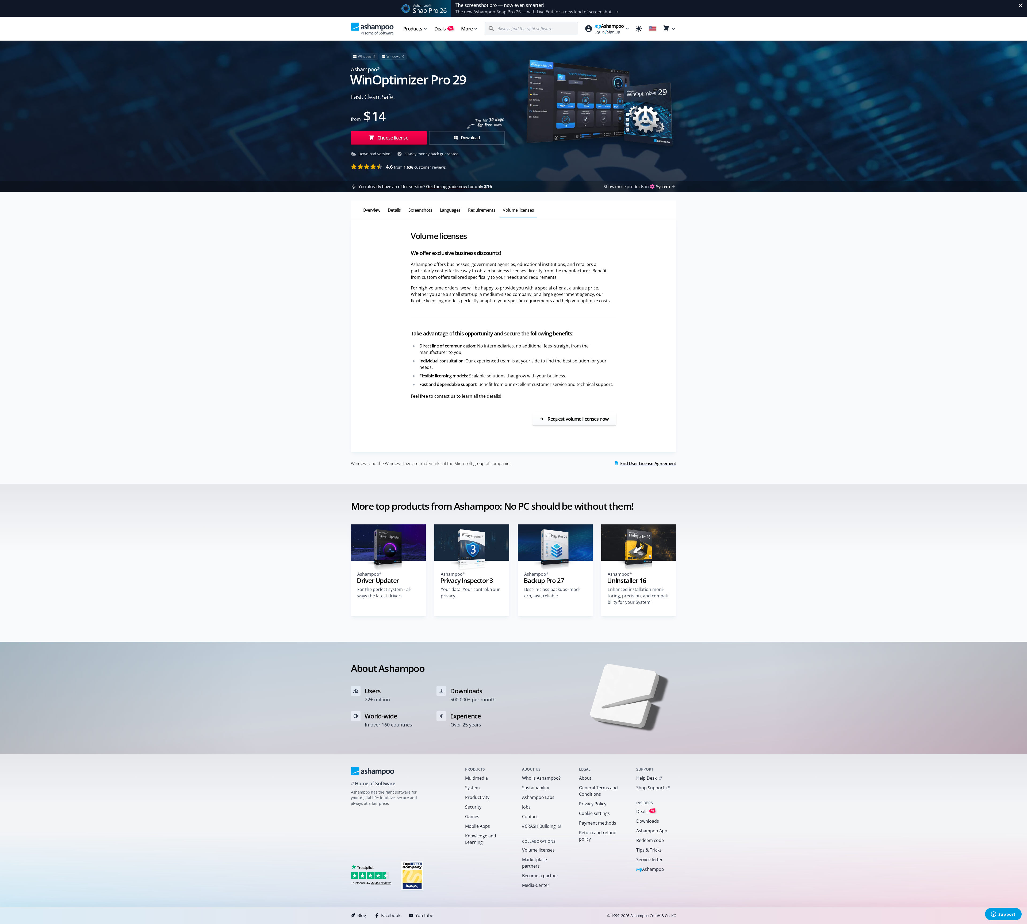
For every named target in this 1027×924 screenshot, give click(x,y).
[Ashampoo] (372, 771)
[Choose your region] (652, 28)
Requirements (481, 210)
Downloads (647, 821)
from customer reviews (416, 167)
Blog (361, 915)
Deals (443, 28)
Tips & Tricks (649, 850)
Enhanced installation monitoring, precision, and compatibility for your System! (639, 595)
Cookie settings (594, 813)
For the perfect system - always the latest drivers (384, 592)
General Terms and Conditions (598, 791)
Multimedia (476, 778)
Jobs (526, 807)
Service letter (649, 860)
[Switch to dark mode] (638, 28)
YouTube (424, 915)
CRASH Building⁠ (539, 826)
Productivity (477, 797)
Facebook (390, 915)
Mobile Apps (477, 826)
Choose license (392, 137)
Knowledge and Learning (480, 839)
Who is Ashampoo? (541, 778)
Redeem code (650, 840)
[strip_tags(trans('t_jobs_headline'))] (412, 875)
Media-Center (535, 885)
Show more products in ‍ (637, 187)
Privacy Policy (592, 804)
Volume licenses (538, 850)
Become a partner (540, 876)
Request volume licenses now (577, 419)
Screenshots (420, 210)
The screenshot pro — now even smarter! (499, 5)
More (466, 28)
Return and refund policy (597, 836)
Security (473, 807)
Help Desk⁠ (646, 778)
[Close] (1020, 5)
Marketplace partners (534, 863)
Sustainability (535, 788)
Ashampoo (650, 869)
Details (394, 210)
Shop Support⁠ (650, 788)
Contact (530, 816)
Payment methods (597, 823)
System (472, 788)
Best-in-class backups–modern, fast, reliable (552, 592)
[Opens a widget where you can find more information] (1003, 914)
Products (412, 28)
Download (470, 138)
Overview (371, 210)
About (585, 778)
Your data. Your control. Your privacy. (470, 592)
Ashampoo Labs (538, 797)
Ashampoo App (651, 831)
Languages (450, 210)
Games (472, 816)
